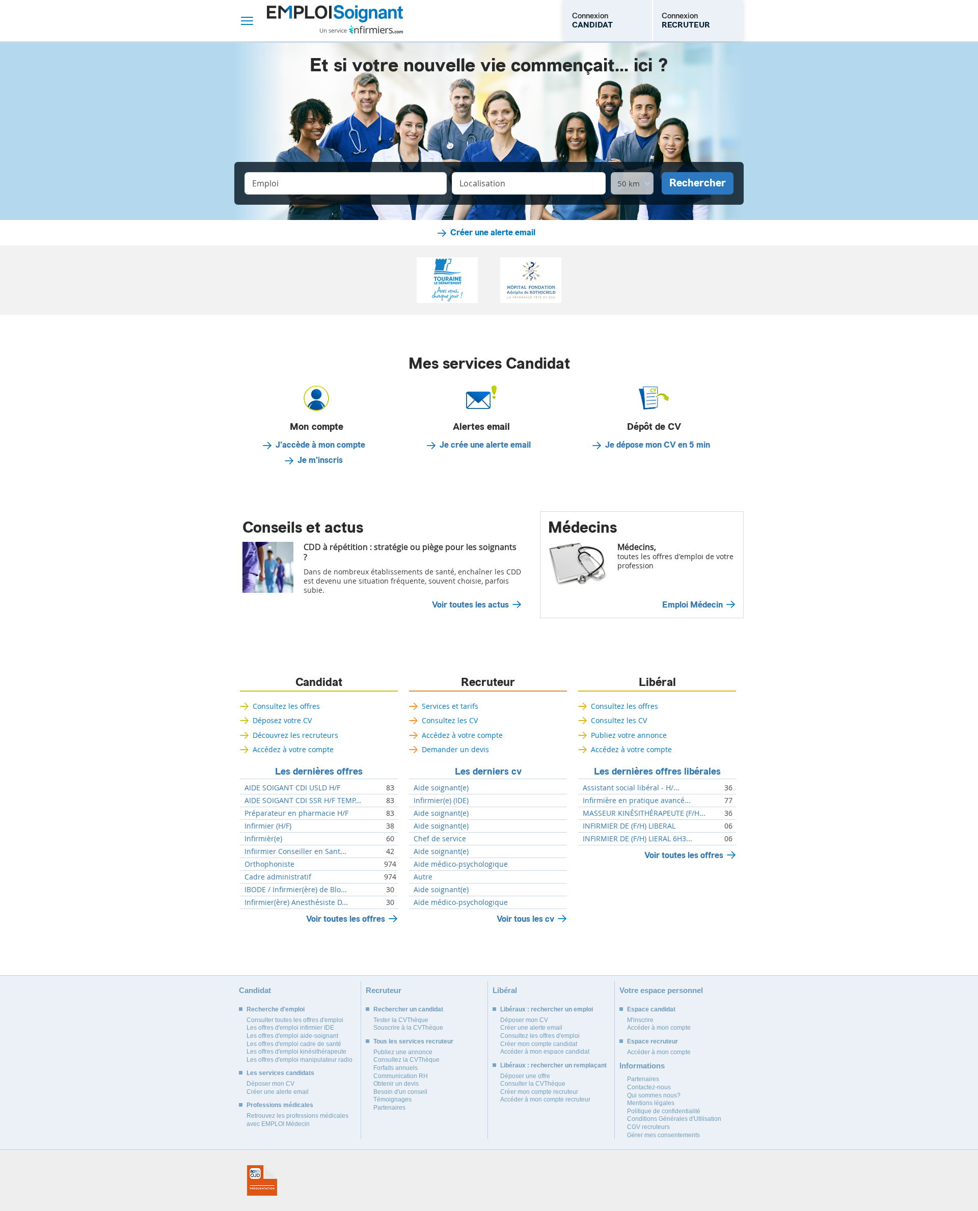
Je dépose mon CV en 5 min (657, 445)
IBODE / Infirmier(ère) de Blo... (295, 889)
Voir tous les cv (525, 919)
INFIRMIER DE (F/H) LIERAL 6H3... (637, 838)
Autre (423, 877)
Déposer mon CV (270, 1083)
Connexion (592, 20)
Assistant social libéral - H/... (631, 787)
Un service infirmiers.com (361, 29)
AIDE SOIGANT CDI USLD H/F (292, 787)
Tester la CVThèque (400, 1020)
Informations (642, 1065)
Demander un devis (455, 749)
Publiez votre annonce (629, 735)
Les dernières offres (319, 771)
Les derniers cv (488, 771)
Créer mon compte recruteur (539, 1091)
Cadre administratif (277, 877)
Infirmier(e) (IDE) (441, 800)
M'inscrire (640, 1020)
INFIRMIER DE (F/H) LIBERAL (629, 826)
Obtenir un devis (396, 1083)
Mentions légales (650, 1103)
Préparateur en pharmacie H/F (296, 813)
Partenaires (389, 1107)
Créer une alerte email (492, 233)
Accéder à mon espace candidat (544, 1051)
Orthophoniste (269, 864)
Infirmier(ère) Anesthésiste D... (296, 902)
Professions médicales (280, 1105)
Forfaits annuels (395, 1067)
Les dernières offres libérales (657, 771)
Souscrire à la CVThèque (408, 1027)
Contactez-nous (649, 1087)
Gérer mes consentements (663, 1135)
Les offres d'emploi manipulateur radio (299, 1059)
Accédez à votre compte (293, 749)
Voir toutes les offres (345, 919)
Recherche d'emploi (276, 1009)
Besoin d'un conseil (400, 1091)
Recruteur (488, 682)
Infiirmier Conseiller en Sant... (295, 851)
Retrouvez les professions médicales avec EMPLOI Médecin (297, 1119)
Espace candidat (651, 1009)
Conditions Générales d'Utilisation (674, 1118)
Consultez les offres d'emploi (540, 1035)
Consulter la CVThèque (532, 1083)
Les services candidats (280, 1073)
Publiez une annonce (402, 1052)
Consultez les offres (286, 706)
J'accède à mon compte (320, 445)
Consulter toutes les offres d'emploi (295, 1020)
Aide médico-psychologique (461, 864)
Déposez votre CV (282, 720)
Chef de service (440, 838)
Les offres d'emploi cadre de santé (294, 1044)
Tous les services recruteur (413, 1041)
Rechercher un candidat (408, 1009)
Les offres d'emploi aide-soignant (292, 1035)
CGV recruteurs (648, 1127)
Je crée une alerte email (485, 445)
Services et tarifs (450, 706)
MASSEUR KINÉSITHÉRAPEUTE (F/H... (644, 813)
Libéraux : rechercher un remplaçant (553, 1065)
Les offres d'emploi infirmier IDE (290, 1027)
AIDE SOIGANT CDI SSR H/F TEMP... (302, 800)
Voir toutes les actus (470, 605)
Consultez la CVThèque (406, 1059)
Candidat (318, 682)
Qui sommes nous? (654, 1095)
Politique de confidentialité (663, 1111)
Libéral (657, 682)
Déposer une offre (525, 1076)
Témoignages (392, 1099)
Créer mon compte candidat (538, 1044)
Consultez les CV (450, 720)
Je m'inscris (320, 460)
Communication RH (400, 1076)
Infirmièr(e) (263, 838)
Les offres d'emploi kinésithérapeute (296, 1051)
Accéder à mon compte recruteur (545, 1099)
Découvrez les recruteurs (295, 735)
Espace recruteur (652, 1041)
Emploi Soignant (335, 20)
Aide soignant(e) (441, 787)
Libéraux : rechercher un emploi (546, 1009)
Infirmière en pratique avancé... (637, 800)
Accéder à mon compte (659, 1027)
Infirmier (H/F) (267, 826)
